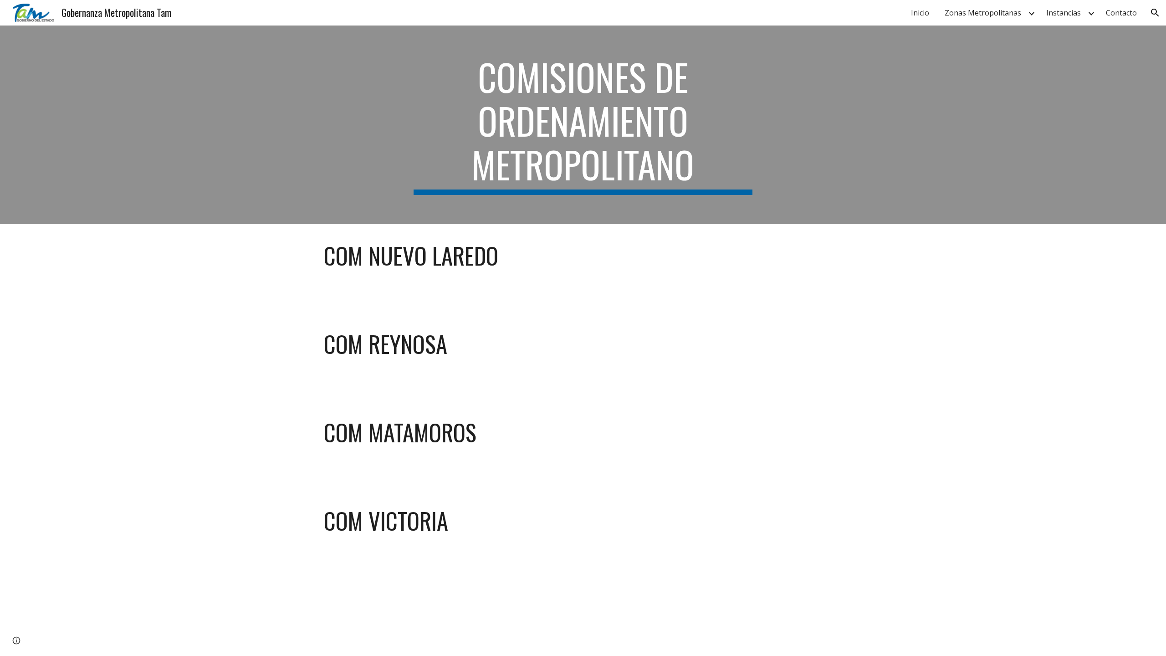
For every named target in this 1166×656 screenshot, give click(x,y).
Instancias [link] (1063, 13)
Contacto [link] (1121, 13)
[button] (1155, 13)
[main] (583, 125)
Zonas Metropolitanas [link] (983, 13)
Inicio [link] (920, 13)
